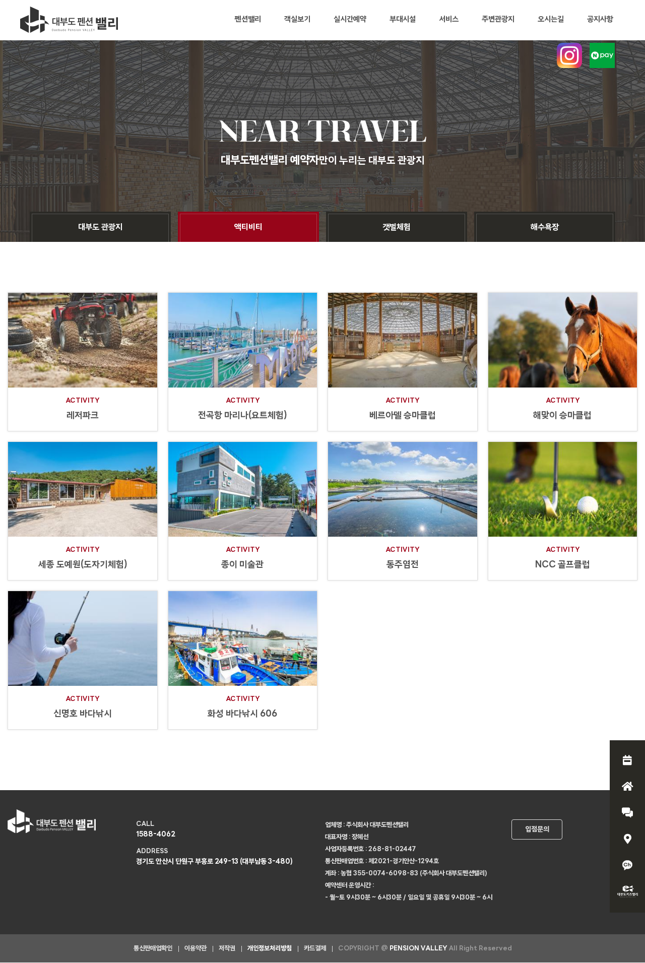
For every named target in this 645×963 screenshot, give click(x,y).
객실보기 (297, 20)
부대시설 (403, 20)
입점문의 (537, 829)
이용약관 (195, 948)
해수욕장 (545, 228)
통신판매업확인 (153, 948)
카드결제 (315, 948)
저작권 (227, 948)
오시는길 (551, 20)
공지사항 (600, 20)
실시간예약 (350, 20)
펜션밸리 (248, 20)
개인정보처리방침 (269, 948)
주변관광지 (498, 20)
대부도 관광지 (100, 228)
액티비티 (248, 228)
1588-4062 (155, 835)
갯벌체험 (396, 228)
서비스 (449, 20)
